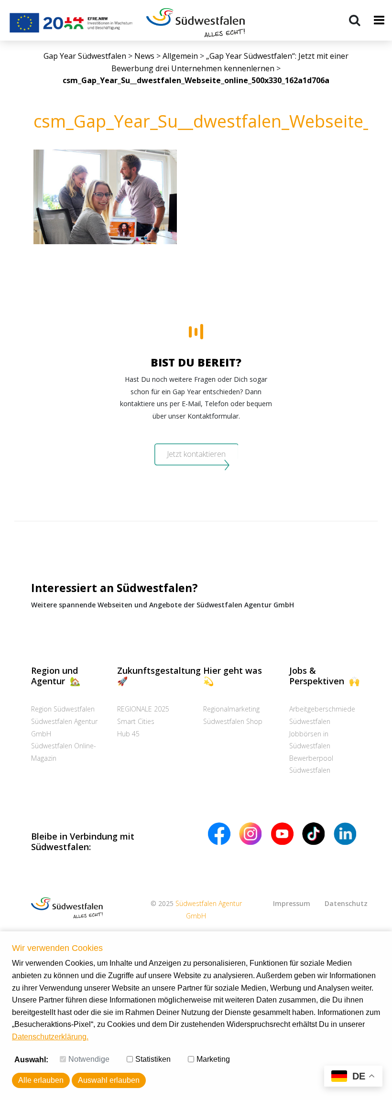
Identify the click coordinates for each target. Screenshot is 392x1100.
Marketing (213, 1059)
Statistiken (153, 1059)
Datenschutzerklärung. (50, 1037)
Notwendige (88, 1059)
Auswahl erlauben (109, 1080)
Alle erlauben (41, 1080)
